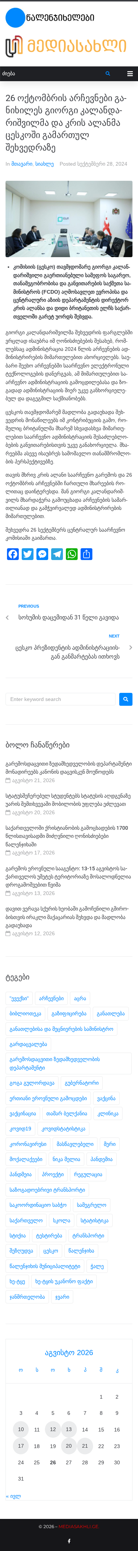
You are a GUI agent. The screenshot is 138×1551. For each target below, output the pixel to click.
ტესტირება (49, 1236)
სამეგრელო (91, 1205)
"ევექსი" (19, 998)
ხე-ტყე (17, 1281)
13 (69, 1429)
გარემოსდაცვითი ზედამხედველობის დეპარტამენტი (55, 1063)
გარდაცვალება (28, 1044)
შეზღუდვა (21, 1251)
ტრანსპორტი (88, 1236)
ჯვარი (62, 1297)
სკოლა (61, 1220)
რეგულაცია (88, 1174)
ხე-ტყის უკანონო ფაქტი (64, 1281)
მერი (110, 1144)
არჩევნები (51, 998)
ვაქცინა (106, 1098)
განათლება (111, 1013)
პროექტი (53, 1174)
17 (21, 1446)
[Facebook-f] (69, 1541)
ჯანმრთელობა (27, 1297)
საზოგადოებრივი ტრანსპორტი (47, 1190)
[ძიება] (53, 74)
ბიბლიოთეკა (25, 1013)
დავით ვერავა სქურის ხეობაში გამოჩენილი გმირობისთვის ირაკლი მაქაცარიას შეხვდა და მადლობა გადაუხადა (67, 917)
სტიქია (18, 1236)
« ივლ (13, 1496)
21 (85, 1446)
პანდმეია (21, 1174)
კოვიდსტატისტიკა (63, 1129)
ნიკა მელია (66, 1159)
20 (69, 1446)
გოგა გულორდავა (32, 1083)
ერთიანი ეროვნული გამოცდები (48, 1098)
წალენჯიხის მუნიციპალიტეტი (45, 1266)
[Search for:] (61, 699)
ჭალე (97, 1266)
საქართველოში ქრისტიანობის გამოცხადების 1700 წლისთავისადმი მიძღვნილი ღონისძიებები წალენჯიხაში (67, 836)
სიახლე (44, 164)
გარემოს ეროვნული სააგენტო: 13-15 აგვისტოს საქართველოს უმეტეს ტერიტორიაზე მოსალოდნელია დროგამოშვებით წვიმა (68, 877)
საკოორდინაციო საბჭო (38, 1205)
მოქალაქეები (26, 1159)
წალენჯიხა (81, 1251)
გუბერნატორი (82, 1083)
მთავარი (21, 164)
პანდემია (102, 1159)
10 (21, 1429)
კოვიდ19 (20, 1129)
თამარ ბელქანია (66, 1113)
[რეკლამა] (69, 46)
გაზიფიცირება (69, 1013)
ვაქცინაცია (23, 1113)
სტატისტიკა (95, 1220)
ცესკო (50, 1251)
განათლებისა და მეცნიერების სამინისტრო (61, 1029)
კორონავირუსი (28, 1144)
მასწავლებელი (75, 1144)
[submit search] (108, 74)
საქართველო (26, 1220)
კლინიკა (108, 1113)
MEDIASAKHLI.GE (78, 1526)
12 (53, 1429)
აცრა (80, 998)
